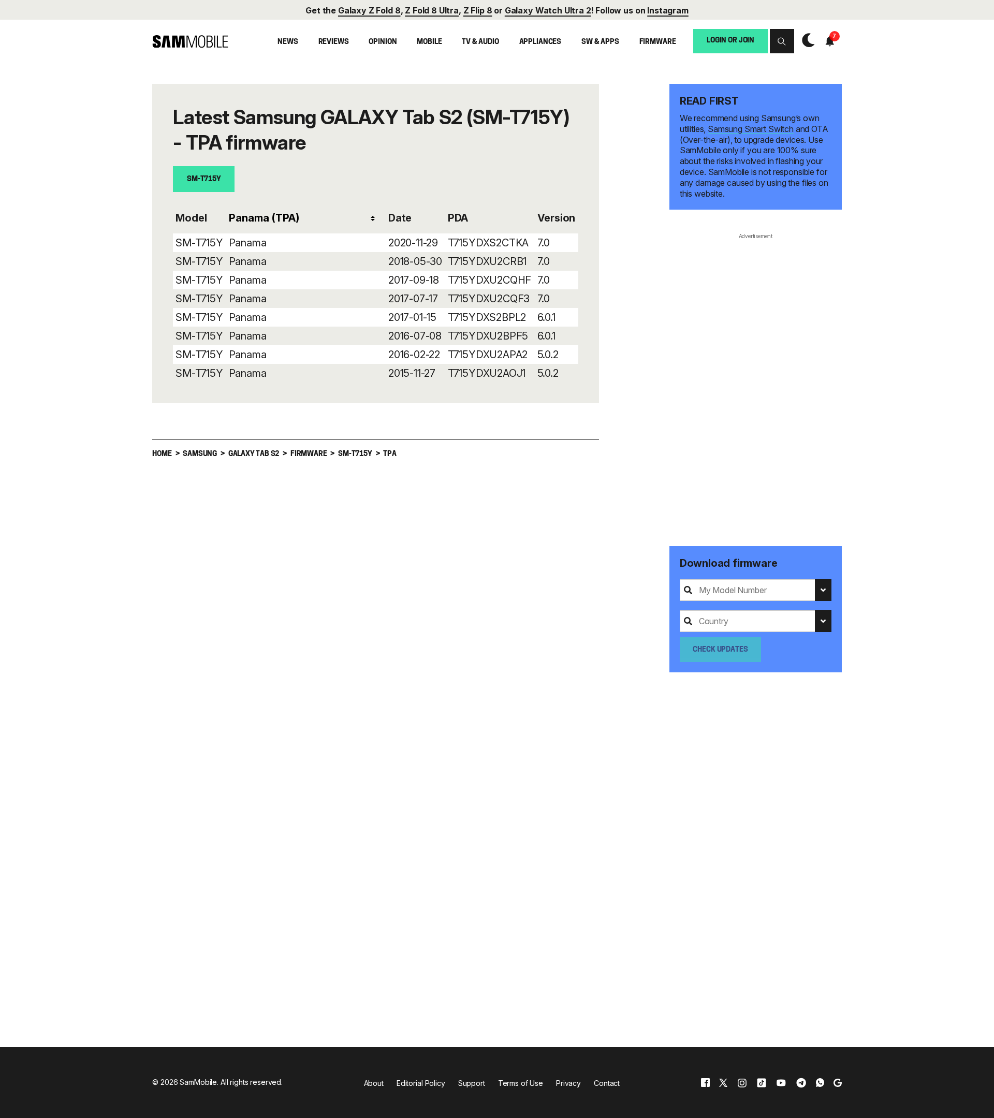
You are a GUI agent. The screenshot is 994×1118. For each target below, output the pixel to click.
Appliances (540, 42)
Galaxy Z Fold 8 (369, 10)
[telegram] (801, 1083)
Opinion (383, 42)
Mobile (429, 42)
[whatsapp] (820, 1083)
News (287, 42)
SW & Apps (600, 42)
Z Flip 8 (477, 10)
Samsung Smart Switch (751, 129)
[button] (782, 41)
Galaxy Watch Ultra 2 (548, 10)
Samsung (200, 454)
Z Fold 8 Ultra (432, 10)
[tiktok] (761, 1083)
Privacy (568, 1083)
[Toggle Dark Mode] (805, 41)
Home (161, 454)
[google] (838, 1083)
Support (471, 1083)
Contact (607, 1083)
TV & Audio (480, 42)
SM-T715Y (204, 179)
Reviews (333, 42)
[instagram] (742, 1083)
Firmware (657, 42)
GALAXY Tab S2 (253, 454)
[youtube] (781, 1083)
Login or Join (730, 41)
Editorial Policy (421, 1083)
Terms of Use (520, 1083)
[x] (723, 1083)
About (374, 1083)
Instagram (668, 10)
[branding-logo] (190, 41)
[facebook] (705, 1083)
